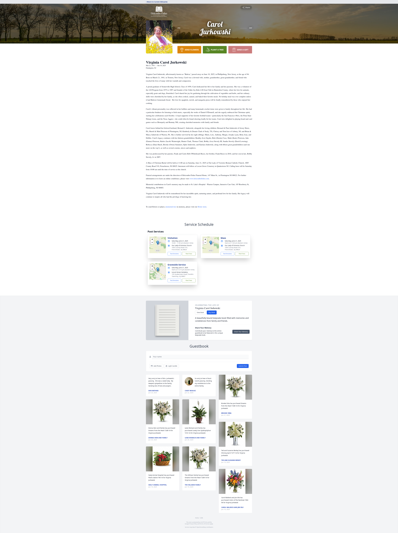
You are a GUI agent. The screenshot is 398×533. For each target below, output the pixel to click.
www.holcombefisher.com (199, 178)
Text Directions (174, 254)
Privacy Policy (193, 524)
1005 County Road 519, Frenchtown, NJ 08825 (180, 249)
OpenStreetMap (201, 527)
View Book (200, 312)
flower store (202, 206)
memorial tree (171, 206)
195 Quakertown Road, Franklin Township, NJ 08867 (183, 275)
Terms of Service (204, 524)
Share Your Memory (241, 332)
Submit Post (243, 366)
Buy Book (212, 312)
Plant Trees (189, 254)
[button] (157, 243)
